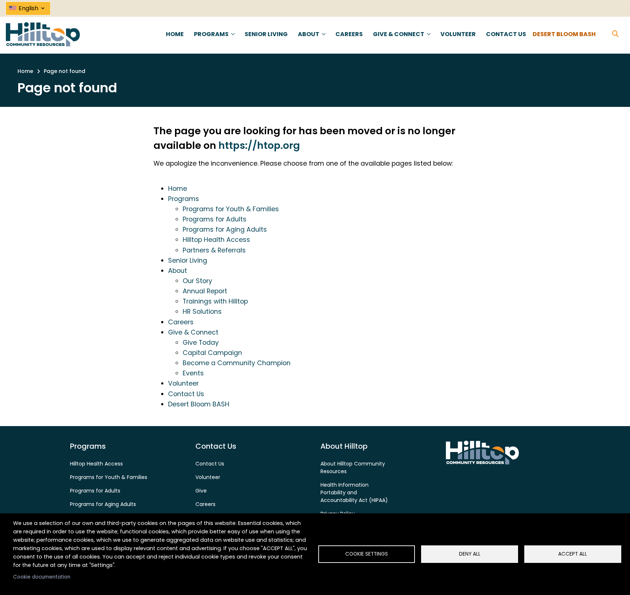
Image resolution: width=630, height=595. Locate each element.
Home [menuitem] (175, 34)
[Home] (43, 34)
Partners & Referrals (214, 250)
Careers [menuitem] (349, 34)
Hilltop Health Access (216, 239)
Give (201, 490)
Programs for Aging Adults (225, 229)
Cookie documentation (41, 576)
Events (193, 373)
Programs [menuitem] (210, 40)
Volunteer (183, 383)
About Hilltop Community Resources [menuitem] (352, 467)
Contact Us (186, 394)
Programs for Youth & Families (231, 209)
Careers (181, 322)
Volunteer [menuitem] (458, 34)
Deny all (470, 553)
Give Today (201, 342)
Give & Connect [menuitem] (398, 40)
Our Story (197, 281)
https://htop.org (259, 145)
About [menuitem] (307, 40)
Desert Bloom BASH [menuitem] (564, 34)
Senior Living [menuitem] (266, 34)
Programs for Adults (214, 219)
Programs (183, 198)
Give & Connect (193, 332)
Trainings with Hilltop (215, 301)
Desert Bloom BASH (198, 404)
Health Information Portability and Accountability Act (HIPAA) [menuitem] (354, 492)
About (177, 270)
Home (177, 188)
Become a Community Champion (237, 363)
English (32, 6)
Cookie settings (366, 553)
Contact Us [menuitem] (506, 34)
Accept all (572, 553)
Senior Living (187, 260)
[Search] (615, 34)
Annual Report (205, 291)
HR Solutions (202, 311)
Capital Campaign (212, 352)
